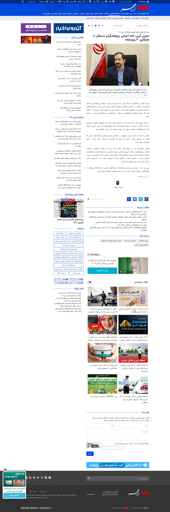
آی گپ (95, 2)
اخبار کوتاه (79, 288)
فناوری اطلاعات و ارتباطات (103, 18)
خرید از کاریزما (102, 270)
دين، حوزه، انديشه (126, 13)
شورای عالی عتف (130, 240)
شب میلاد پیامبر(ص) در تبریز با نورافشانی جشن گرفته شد (70, 65)
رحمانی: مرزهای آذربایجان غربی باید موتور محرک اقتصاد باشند (69, 101)
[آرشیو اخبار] (26, 478)
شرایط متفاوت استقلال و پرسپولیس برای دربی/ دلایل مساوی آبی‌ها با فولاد (68, 152)
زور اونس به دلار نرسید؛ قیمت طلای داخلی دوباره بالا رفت (68, 179)
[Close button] (24, 469)
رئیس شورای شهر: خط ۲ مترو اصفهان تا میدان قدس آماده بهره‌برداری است (67, 137)
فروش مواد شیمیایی (75, 253)
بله (88, 2)
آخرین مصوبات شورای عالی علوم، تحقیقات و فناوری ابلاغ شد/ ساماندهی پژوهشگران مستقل (117, 218)
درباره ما (42, 491)
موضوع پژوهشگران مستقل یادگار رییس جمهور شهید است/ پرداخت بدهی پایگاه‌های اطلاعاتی (118, 228)
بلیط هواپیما (78, 261)
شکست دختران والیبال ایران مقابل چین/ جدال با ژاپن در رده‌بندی (69, 171)
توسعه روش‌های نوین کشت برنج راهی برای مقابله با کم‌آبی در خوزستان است (68, 164)
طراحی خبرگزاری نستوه (137, 508)
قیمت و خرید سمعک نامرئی (72, 269)
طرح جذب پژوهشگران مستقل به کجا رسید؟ (131, 225)
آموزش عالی (136, 18)
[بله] (45, 478)
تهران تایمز (76, 273)
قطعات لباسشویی (76, 257)
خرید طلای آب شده (75, 237)
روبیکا (64, 2)
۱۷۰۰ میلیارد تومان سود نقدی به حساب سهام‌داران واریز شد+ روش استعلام (68, 130)
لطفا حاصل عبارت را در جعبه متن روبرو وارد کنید (132, 443)
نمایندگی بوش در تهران (63, 261)
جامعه (101, 13)
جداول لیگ (42, 2)
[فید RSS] (30, 478)
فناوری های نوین (117, 18)
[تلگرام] (49, 478)
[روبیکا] (34, 478)
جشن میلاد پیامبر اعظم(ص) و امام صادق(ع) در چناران (69, 50)
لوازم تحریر (59, 233)
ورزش (87, 13)
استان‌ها (69, 13)
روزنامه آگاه (61, 273)
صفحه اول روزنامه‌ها (74, 194)
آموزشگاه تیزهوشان (61, 257)
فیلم (59, 13)
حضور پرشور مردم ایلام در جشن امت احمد (68, 43)
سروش (103, 2)
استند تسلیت (70, 241)
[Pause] (121, 271)
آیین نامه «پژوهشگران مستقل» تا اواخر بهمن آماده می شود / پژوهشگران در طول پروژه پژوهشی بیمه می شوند (117, 213)
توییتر (71, 2)
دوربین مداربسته (68, 245)
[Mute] (124, 271)
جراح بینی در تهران (75, 233)
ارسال (90, 453)
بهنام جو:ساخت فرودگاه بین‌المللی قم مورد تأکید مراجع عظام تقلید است (68, 310)
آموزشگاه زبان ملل (68, 265)
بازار (91, 13)
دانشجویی (127, 18)
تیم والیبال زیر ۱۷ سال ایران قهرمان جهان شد (69, 144)
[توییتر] (38, 478)
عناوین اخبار (145, 18)
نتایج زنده (52, 2)
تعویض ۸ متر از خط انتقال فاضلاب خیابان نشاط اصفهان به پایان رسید (69, 186)
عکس (64, 13)
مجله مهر (54, 13)
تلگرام (110, 2)
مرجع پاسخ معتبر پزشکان (68, 249)
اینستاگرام (80, 2)
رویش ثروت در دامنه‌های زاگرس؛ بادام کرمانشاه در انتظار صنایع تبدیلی (68, 122)
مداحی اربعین (59, 241)
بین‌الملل (75, 13)
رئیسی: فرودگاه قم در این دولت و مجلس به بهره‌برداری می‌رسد (69, 294)
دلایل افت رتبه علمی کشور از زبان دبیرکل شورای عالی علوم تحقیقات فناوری (121, 222)
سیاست (82, 13)
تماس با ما (32, 491)
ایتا (58, 2)
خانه (147, 13)
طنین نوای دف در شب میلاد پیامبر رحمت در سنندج (69, 79)
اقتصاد (96, 13)
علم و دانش (90, 18)
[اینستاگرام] (42, 478)
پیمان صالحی (143, 240)
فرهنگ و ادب (141, 13)
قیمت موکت (60, 237)
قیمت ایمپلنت (60, 253)
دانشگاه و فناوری (114, 13)
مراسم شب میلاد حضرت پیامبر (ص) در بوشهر (67, 94)
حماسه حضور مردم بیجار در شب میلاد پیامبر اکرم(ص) (68, 72)
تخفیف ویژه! (14, 495)
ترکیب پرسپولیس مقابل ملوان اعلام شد (67, 158)
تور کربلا (80, 241)
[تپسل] (88, 254)
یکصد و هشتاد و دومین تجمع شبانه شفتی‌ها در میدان (69, 57)
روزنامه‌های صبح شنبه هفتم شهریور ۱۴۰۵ (69, 221)
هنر (134, 13)
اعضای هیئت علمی (141, 245)
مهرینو (57, 269)
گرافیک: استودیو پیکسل (119, 508)
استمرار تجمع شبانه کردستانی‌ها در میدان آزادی (69, 87)
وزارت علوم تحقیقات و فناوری (111, 240)
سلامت (106, 13)
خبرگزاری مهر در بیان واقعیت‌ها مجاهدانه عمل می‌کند (70, 109)
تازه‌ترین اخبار (77, 37)
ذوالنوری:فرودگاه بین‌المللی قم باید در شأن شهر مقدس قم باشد (68, 299)
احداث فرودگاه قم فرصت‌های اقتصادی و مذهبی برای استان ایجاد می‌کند (67, 304)
